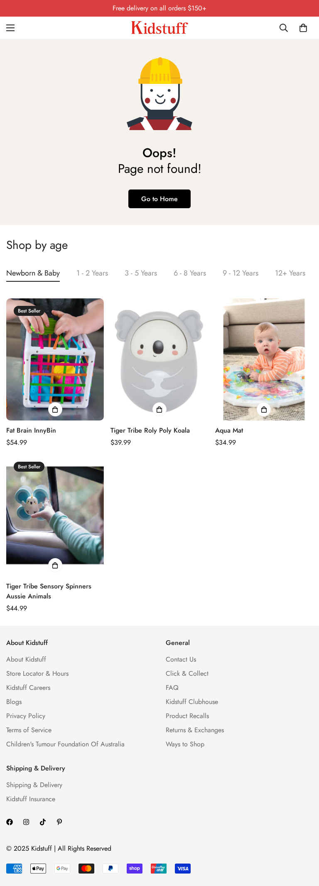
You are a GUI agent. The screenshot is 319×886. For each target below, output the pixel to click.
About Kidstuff (26, 659)
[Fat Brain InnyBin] (55, 359)
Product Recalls (187, 716)
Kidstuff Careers (28, 687)
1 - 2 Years (92, 273)
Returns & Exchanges (195, 730)
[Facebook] (9, 822)
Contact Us (181, 659)
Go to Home (159, 199)
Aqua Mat (229, 430)
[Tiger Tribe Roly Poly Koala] (159, 359)
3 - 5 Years (141, 273)
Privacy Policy (25, 716)
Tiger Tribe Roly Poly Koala (150, 430)
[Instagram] (26, 822)
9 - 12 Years (240, 273)
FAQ (172, 687)
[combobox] (284, 27)
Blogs (14, 701)
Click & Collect (187, 673)
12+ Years (290, 273)
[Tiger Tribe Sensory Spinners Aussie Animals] (55, 515)
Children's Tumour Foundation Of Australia (65, 744)
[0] (303, 27)
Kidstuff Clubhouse (192, 701)
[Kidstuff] (159, 28)
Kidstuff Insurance (30, 799)
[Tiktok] (42, 822)
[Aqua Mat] (264, 359)
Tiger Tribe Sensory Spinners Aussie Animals (48, 591)
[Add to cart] (55, 409)
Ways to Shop (185, 744)
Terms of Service (29, 730)
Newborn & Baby (33, 273)
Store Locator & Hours (37, 673)
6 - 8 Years (190, 273)
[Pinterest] (59, 822)
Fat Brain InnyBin (31, 430)
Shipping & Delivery (34, 785)
